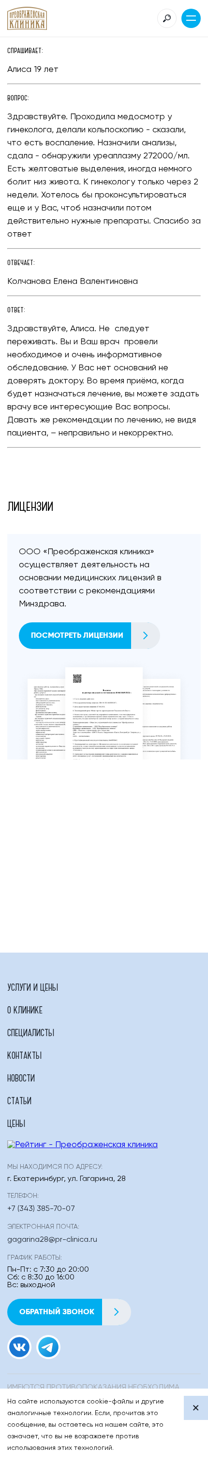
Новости (21, 1077)
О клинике (25, 1009)
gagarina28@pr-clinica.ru (52, 1240)
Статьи (19, 1100)
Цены (16, 1123)
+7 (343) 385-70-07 (41, 1209)
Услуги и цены (32, 987)
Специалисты (30, 1032)
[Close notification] (196, 1408)
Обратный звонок (56, 1311)
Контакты (24, 1055)
